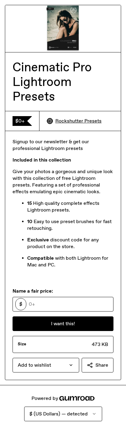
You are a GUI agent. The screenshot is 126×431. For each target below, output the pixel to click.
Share (101, 365)
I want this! (63, 323)
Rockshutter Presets (78, 121)
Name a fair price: (33, 291)
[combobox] (46, 365)
